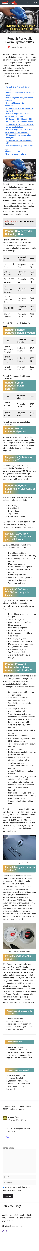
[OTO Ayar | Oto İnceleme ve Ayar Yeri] (9, 2)
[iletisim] (3, 1231)
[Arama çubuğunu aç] (27, 2)
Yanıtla (8, 1137)
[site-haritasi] (6, 1231)
